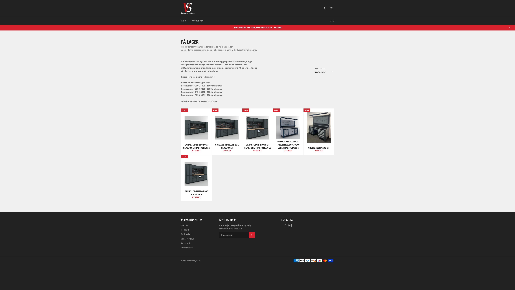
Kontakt (185, 229)
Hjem (183, 21)
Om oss (184, 225)
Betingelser (186, 234)
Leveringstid (187, 247)
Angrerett (185, 243)
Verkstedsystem (193, 261)
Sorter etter (320, 68)
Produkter (197, 21)
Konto (332, 21)
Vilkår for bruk (187, 238)
